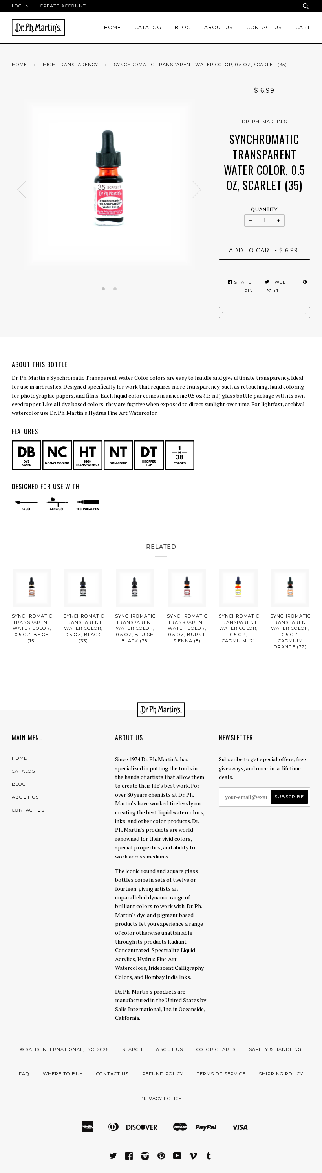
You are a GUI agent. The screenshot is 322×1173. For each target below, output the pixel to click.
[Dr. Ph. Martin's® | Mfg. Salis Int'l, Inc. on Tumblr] (209, 1157)
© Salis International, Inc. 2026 (64, 1049)
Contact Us (264, 27)
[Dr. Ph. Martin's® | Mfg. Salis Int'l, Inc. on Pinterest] (161, 1157)
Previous (21, 190)
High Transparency (70, 64)
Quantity (264, 209)
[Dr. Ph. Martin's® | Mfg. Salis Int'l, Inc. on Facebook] (129, 1157)
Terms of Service (221, 1074)
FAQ (24, 1074)
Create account (63, 6)
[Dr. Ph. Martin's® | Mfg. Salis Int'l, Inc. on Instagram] (145, 1157)
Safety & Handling (275, 1049)
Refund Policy (162, 1074)
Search (132, 1049)
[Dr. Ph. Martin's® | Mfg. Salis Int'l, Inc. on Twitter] (113, 1157)
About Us (218, 27)
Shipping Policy (281, 1074)
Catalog (147, 27)
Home (112, 27)
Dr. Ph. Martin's (264, 121)
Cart (302, 27)
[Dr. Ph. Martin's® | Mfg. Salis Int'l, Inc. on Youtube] (177, 1157)
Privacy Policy (161, 1098)
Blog (183, 27)
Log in (20, 6)
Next (197, 190)
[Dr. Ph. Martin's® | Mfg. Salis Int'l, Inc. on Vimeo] (193, 1157)
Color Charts (216, 1049)
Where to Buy (63, 1074)
